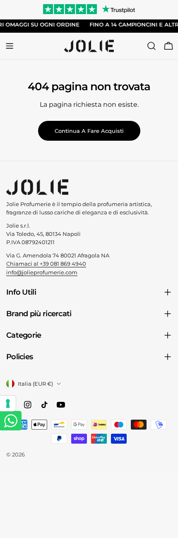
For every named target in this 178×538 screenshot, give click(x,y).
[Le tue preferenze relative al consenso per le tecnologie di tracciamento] (8, 403)
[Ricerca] (151, 46)
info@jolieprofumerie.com (41, 272)
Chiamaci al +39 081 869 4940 (46, 263)
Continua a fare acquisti (89, 130)
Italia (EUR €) (35, 383)
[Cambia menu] (9, 46)
